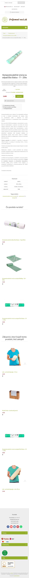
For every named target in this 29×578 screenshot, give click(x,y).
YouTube (11, 526)
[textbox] (11, 2)
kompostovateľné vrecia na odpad (10, 196)
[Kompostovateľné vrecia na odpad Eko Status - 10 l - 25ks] (14, 303)
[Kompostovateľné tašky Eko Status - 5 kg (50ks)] (14, 225)
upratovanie (21, 196)
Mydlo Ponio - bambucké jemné (10, 410)
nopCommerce (16, 575)
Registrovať (16, 6)
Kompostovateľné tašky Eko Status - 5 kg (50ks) (13, 240)
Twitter (14, 526)
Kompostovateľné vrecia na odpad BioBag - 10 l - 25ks (14, 279)
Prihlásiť (23, 6)
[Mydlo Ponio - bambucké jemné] (14, 395)
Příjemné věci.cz (9, 6)
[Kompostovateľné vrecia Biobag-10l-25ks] (14, 263)
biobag (13, 197)
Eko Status (18, 89)
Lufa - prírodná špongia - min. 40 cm (11, 489)
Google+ (17, 526)
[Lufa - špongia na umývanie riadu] (14, 357)
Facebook (8, 526)
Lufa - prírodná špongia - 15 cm (9, 372)
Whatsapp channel (21, 526)
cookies (11, 573)
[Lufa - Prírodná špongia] (14, 474)
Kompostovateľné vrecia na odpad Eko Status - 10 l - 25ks (14, 319)
